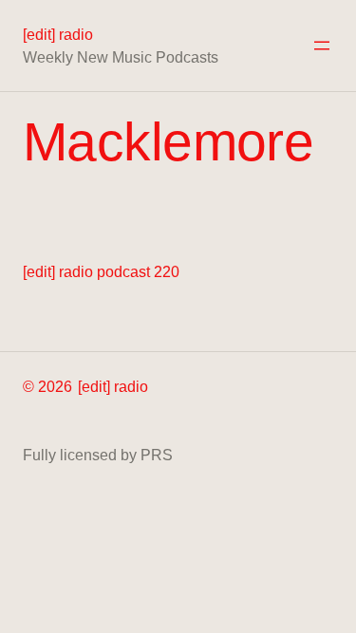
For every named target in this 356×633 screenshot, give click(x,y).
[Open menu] (321, 45)
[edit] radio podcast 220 (101, 271)
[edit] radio (58, 34)
